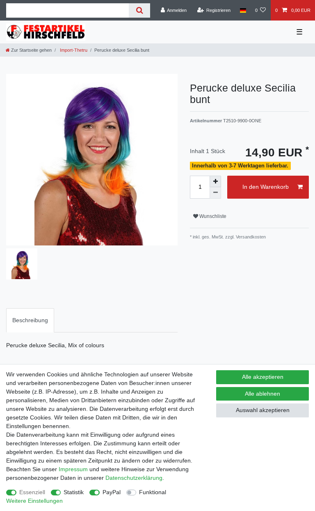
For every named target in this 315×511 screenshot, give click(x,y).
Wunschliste (212, 216)
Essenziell (32, 492)
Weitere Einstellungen (34, 500)
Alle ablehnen (262, 393)
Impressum (73, 469)
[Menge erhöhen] (215, 181)
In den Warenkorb (265, 186)
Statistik (74, 492)
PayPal (112, 492)
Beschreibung (30, 320)
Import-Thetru (73, 50)
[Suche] (139, 10)
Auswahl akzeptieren (263, 410)
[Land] (242, 10)
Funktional (152, 492)
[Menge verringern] (215, 193)
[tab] (30, 320)
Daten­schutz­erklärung (133, 477)
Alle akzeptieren (262, 377)
